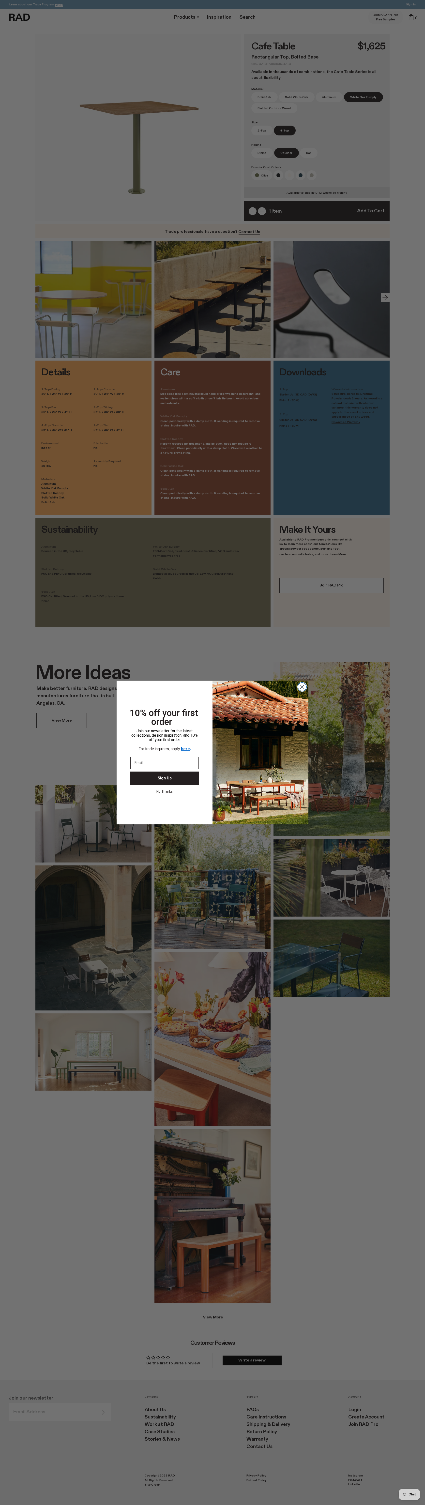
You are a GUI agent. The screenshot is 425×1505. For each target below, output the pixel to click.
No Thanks (164, 791)
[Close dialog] (302, 687)
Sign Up (165, 778)
